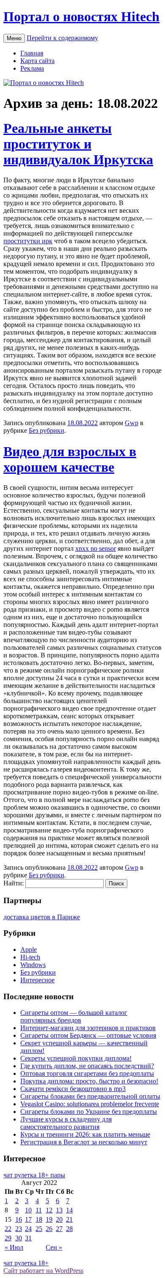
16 (18, 1219)
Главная (31, 53)
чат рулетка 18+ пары (34, 1175)
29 (8, 1238)
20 (59, 1219)
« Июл (14, 1247)
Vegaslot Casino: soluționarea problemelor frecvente (89, 1104)
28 (69, 1228)
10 (28, 1210)
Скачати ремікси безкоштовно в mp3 (73, 1088)
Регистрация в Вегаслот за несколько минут (83, 1142)
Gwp (131, 422)
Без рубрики (46, 430)
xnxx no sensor (95, 548)
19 (49, 1219)
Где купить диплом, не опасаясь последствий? (87, 1065)
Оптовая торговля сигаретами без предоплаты (87, 1073)
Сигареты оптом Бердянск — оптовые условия (88, 1035)
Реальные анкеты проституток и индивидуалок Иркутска (78, 144)
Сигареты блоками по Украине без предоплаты (88, 1111)
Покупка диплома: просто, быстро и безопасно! (89, 1081)
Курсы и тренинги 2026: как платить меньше (85, 1134)
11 (39, 1210)
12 (49, 1210)
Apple (28, 949)
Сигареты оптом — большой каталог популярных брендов (73, 1016)
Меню (14, 38)
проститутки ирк (27, 241)
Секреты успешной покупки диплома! (76, 1058)
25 (39, 1228)
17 (28, 1219)
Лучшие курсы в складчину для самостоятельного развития (66, 1123)
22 (8, 1228)
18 (39, 1219)
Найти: (13, 883)
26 (49, 1228)
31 (28, 1238)
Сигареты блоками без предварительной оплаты (90, 1096)
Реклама (32, 68)
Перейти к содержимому (62, 37)
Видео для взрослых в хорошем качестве (69, 459)
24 (28, 1228)
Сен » (54, 1247)
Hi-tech (30, 957)
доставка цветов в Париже (41, 917)
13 (59, 1210)
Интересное (37, 980)
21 (69, 1219)
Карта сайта (37, 60)
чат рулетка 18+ (26, 1263)
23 (18, 1228)
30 (18, 1238)
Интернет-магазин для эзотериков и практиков (88, 1027)
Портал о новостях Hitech (81, 16)
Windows (33, 964)
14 (69, 1210)
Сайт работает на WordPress (43, 1270)
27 (59, 1228)
